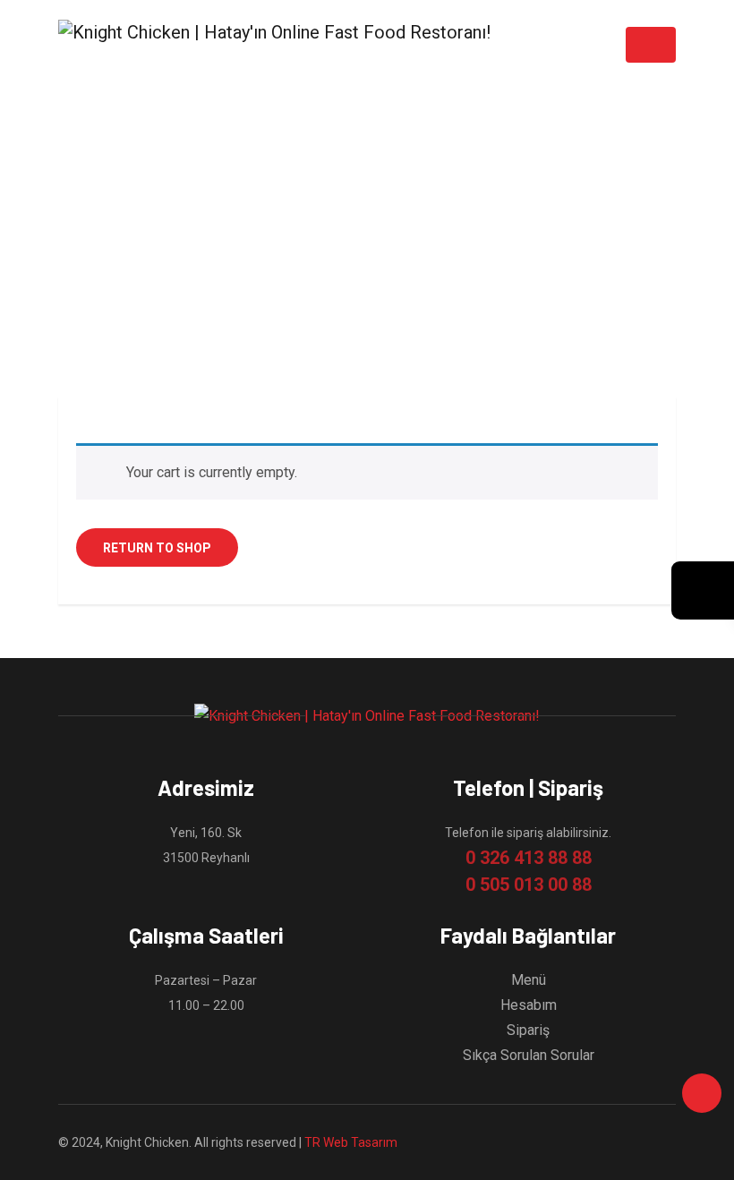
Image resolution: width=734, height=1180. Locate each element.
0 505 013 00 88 (528, 884)
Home (348, 249)
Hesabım (528, 1004)
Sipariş (528, 1030)
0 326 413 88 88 (528, 857)
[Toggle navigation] (651, 45)
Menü (528, 979)
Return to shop (157, 548)
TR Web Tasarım (350, 1142)
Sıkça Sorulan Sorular (528, 1055)
